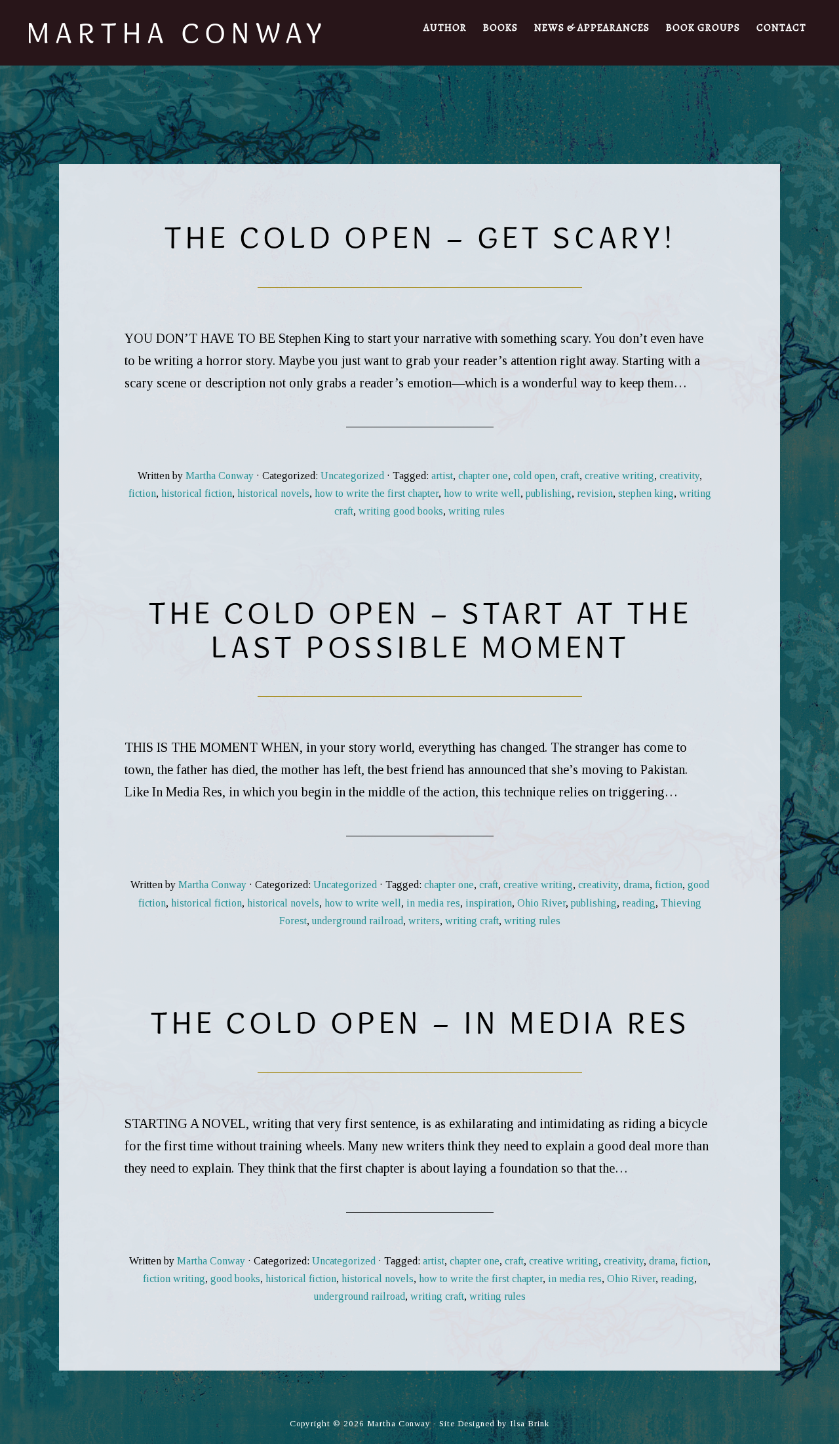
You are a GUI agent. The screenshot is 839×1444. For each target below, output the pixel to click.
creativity (679, 475)
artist (442, 475)
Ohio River (541, 902)
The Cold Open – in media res (420, 1022)
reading (638, 902)
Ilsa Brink (529, 1423)
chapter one (483, 475)
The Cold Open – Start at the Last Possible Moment (420, 629)
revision (595, 493)
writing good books (401, 511)
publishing (549, 493)
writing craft (472, 920)
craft (569, 475)
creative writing (619, 475)
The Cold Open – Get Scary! (419, 237)
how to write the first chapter (377, 493)
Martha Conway (176, 33)
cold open (534, 475)
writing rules (476, 511)
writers (424, 920)
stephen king (646, 493)
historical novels (273, 493)
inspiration (488, 902)
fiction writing (174, 1278)
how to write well (482, 493)
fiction (142, 493)
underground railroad (357, 920)
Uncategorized (352, 475)
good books (235, 1278)
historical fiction (196, 493)
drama (636, 884)
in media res (433, 902)
